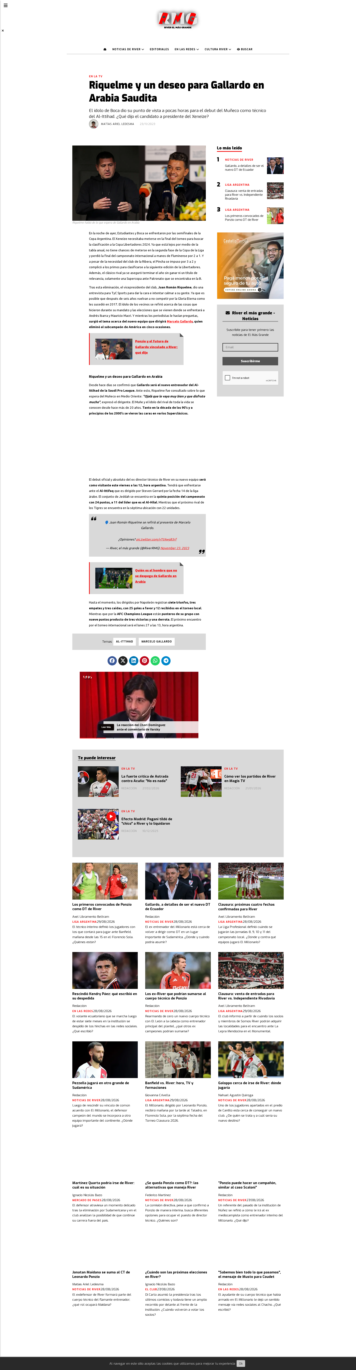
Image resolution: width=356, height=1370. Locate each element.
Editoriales (159, 49)
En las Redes (185, 49)
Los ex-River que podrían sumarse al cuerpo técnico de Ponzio (175, 996)
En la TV (96, 76)
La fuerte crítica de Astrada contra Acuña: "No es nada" (144, 778)
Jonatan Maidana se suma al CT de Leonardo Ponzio (101, 1274)
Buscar (246, 49)
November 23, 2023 (174, 548)
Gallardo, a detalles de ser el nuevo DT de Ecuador (177, 906)
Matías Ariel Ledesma (117, 124)
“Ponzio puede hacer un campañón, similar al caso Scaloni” (247, 1185)
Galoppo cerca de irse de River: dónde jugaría (249, 1085)
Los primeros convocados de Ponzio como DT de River (102, 906)
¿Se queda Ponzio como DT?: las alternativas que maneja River (171, 1185)
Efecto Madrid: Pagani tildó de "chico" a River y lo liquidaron (146, 821)
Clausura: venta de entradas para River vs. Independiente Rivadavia (246, 996)
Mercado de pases (87, 1200)
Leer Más (106, 727)
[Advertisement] (147, 445)
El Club (151, 1289)
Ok (241, 1363)
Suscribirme (250, 361)
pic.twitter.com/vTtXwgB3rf (156, 539)
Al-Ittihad (124, 641)
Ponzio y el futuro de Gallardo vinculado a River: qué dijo (156, 347)
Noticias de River (126, 49)
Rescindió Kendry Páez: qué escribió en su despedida (104, 996)
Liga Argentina (84, 922)
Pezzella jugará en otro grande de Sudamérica (100, 1085)
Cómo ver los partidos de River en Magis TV (250, 778)
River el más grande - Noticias (253, 315)
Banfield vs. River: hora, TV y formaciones (169, 1085)
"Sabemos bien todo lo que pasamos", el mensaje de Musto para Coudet (249, 1274)
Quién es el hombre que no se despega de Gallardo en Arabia (156, 576)
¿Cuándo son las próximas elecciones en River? (176, 1274)
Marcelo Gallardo (180, 321)
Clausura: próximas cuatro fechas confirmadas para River (246, 906)
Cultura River (217, 49)
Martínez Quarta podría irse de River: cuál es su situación (103, 1185)
